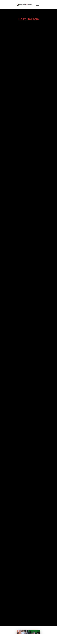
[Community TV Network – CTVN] (25, 5)
